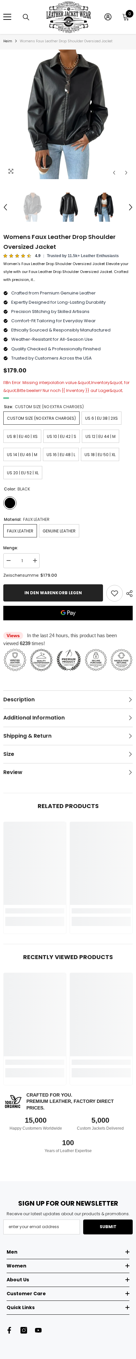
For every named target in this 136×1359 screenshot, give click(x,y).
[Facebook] (9, 1330)
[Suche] (26, 17)
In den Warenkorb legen (53, 593)
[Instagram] (24, 1330)
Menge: (10, 548)
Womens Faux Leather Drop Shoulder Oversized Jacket (59, 242)
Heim (7, 41)
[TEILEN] (128, 594)
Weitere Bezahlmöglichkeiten (68, 624)
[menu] (7, 17)
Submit (108, 1226)
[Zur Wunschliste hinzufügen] (114, 593)
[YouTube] (38, 1330)
